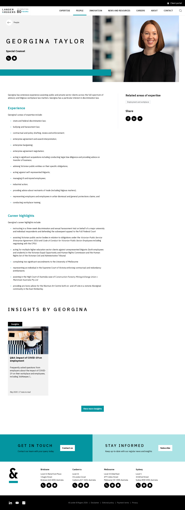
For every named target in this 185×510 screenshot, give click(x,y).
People (79, 10)
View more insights (92, 408)
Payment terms (123, 503)
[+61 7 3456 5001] (48, 485)
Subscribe (165, 448)
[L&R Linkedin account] (10, 502)
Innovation (95, 10)
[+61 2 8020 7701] (144, 485)
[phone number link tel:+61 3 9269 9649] (8, 58)
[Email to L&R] (54, 485)
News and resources (119, 10)
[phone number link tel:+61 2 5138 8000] (74, 485)
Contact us (67, 448)
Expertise (65, 10)
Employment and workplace (138, 102)
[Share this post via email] (139, 118)
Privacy (135, 503)
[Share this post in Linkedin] (134, 118)
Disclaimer (95, 503)
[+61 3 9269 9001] (112, 485)
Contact (168, 10)
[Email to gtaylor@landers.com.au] (14, 58)
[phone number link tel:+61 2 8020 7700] (138, 485)
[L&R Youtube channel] (17, 502)
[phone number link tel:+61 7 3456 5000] (43, 485)
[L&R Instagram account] (23, 502)
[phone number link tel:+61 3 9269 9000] (106, 485)
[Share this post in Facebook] (128, 118)
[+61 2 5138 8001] (80, 485)
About (154, 10)
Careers (140, 10)
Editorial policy (108, 503)
